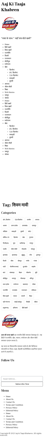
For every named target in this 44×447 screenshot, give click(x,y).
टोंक (30, 255)
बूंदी (36, 273)
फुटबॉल (25, 267)
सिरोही (28, 302)
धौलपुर (20, 261)
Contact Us (10, 402)
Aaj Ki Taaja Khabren (13, 7)
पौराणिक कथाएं (14, 267)
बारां (4, 273)
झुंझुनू (23, 255)
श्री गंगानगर (6, 302)
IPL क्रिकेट (13, 72)
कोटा (29, 231)
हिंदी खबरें (8, 47)
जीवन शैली (8, 87)
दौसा (12, 261)
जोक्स (7, 98)
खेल (6, 67)
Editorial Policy (12, 410)
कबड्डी (12, 78)
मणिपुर (32, 278)
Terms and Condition (14, 405)
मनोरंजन (7, 64)
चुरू (14, 243)
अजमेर (29, 220)
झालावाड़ (14, 255)
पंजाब (35, 261)
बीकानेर (28, 273)
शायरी (23, 296)
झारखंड (5, 255)
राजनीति (7, 53)
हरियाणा (15, 308)
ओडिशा (5, 231)
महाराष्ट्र (25, 284)
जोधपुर (33, 249)
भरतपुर (14, 278)
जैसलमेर (24, 249)
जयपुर (7, 95)
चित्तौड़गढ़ (6, 243)
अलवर (5, 226)
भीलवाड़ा (22, 278)
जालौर (5, 249)
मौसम (33, 284)
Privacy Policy (11, 408)
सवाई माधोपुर (18, 302)
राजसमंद (14, 290)
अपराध (7, 84)
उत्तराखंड (24, 226)
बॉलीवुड (7, 61)
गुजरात (31, 237)
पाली (4, 267)
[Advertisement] (22, 179)
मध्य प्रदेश (6, 284)
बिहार (20, 273)
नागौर (27, 261)
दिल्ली (7, 55)
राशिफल (33, 290)
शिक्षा (6, 89)
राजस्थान (8, 58)
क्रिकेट (12, 70)
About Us (9, 399)
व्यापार (15, 296)
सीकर (36, 302)
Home (7, 44)
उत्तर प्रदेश (14, 226)
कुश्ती (11, 81)
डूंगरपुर (38, 255)
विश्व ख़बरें (8, 50)
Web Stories (9, 92)
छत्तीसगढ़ (22, 243)
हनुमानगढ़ (6, 308)
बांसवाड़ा (12, 273)
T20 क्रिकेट (13, 75)
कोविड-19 (6, 237)
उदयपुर (34, 226)
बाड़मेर (33, 267)
